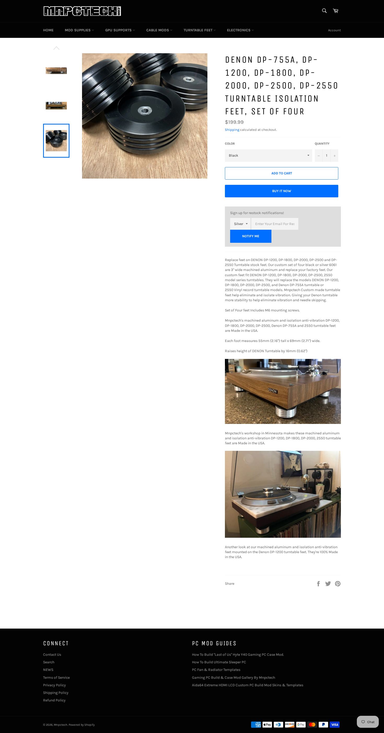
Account (334, 30)
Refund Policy (54, 700)
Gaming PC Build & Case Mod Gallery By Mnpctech (233, 677)
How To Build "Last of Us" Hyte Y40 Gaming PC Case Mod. (238, 654)
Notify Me (250, 236)
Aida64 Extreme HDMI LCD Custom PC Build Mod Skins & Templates (247, 685)
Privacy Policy (54, 685)
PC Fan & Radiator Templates (216, 669)
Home (48, 30)
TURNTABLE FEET (198, 30)
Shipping (232, 130)
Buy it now (281, 191)
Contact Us (52, 654)
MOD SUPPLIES (78, 30)
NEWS (48, 669)
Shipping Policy (55, 692)
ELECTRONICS (239, 30)
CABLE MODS (158, 30)
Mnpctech (60, 724)
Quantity (322, 143)
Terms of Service (56, 677)
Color (230, 143)
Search (48, 662)
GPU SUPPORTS (119, 30)
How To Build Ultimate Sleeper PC (219, 662)
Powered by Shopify (82, 724)
